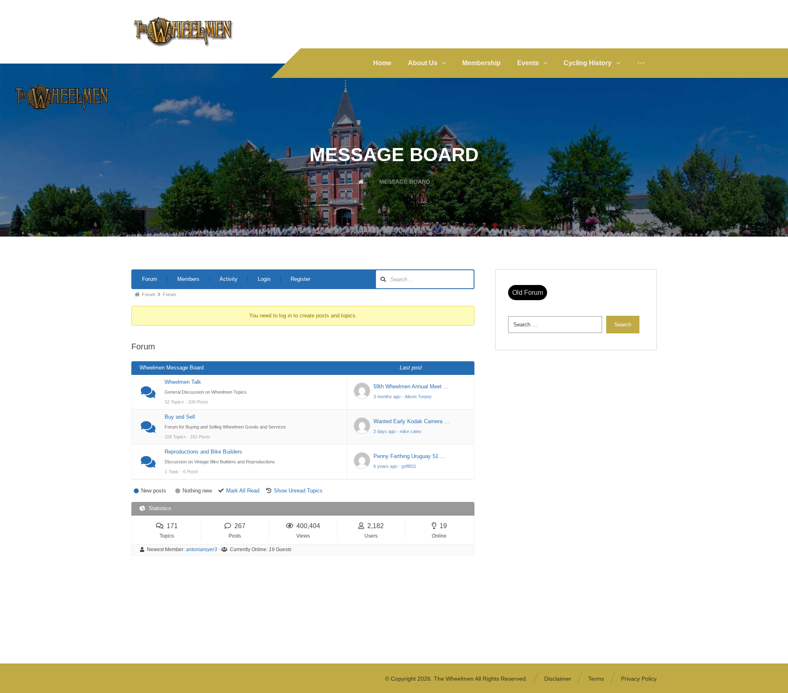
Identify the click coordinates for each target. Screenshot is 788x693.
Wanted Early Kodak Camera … (411, 421)
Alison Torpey (418, 396)
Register (300, 279)
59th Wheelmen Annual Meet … (411, 386)
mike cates (410, 431)
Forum (149, 279)
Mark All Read (242, 491)
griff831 (408, 466)
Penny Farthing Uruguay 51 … (409, 456)
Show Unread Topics (298, 491)
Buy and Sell (180, 417)
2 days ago (384, 431)
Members (188, 279)
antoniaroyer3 (201, 549)
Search (622, 324)
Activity (229, 279)
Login (264, 279)
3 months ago (387, 396)
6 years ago (385, 466)
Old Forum (527, 292)
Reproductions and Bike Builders (203, 452)
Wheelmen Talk (183, 382)
